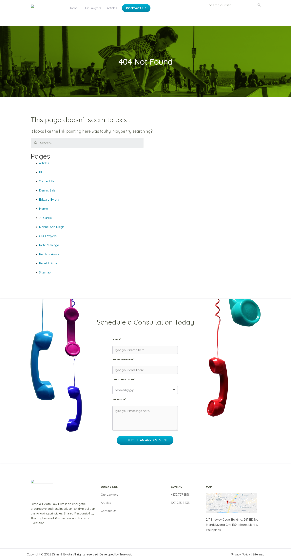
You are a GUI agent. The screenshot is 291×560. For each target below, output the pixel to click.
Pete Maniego (49, 245)
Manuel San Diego (52, 227)
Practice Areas (49, 254)
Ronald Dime (48, 263)
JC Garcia (45, 218)
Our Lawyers (92, 8)
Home (73, 8)
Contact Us (46, 181)
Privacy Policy (240, 554)
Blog (42, 172)
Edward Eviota (49, 199)
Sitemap (45, 272)
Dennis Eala (47, 190)
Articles (112, 8)
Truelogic (126, 554)
